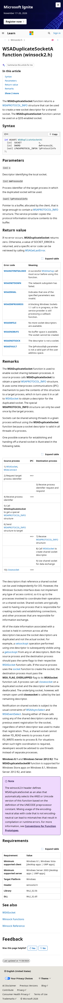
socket (16, 669)
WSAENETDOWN (12, 283)
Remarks (9, 88)
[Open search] (49, 33)
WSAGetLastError (35, 250)
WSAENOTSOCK (12, 340)
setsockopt (21, 643)
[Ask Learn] (52, 40)
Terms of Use (40, 994)
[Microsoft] (31, 33)
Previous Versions (29, 985)
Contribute (7, 990)
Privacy (20, 990)
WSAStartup (48, 270)
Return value (11, 84)
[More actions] (58, 40)
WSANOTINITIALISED (15, 270)
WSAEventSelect (11, 714)
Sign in (57, 33)
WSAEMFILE (10, 322)
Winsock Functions (13, 919)
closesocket (13, 569)
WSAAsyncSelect (35, 709)
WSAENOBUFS (11, 331)
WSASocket (12, 398)
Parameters (11, 80)
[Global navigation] (3, 33)
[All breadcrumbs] (5, 40)
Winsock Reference (13, 926)
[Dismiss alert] (58, 4)
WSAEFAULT (10, 346)
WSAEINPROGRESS (13, 304)
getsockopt (11, 652)
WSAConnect (10, 469)
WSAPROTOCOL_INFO (15, 105)
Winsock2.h (16, 39)
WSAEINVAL (10, 292)
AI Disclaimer (9, 985)
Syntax (8, 76)
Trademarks (8, 998)
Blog (43, 985)
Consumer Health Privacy (15, 994)
